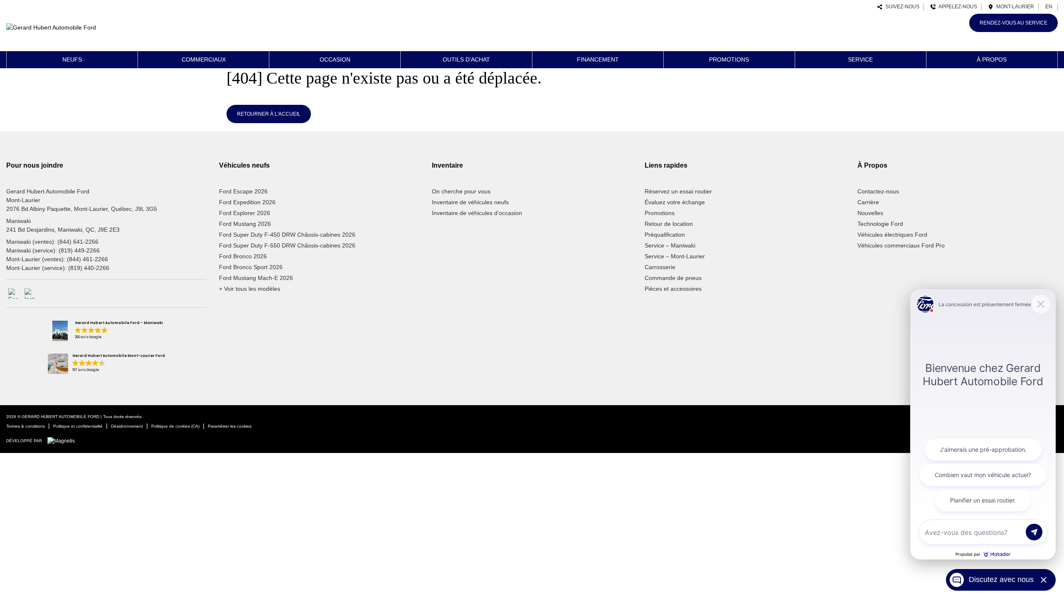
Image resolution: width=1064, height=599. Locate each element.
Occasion (335, 59)
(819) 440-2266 (88, 268)
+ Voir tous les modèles (249, 288)
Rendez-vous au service (1013, 23)
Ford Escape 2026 (243, 191)
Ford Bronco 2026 (243, 256)
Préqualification (665, 234)
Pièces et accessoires (673, 288)
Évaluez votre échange (675, 202)
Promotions (729, 59)
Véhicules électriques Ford (892, 234)
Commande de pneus (673, 278)
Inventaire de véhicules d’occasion (477, 213)
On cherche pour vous (461, 191)
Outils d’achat (466, 59)
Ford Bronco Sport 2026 (251, 267)
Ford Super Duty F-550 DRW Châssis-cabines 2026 (287, 245)
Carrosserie (660, 267)
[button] (106, 330)
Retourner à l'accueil (268, 114)
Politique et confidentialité (78, 426)
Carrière (868, 202)
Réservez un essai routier (678, 191)
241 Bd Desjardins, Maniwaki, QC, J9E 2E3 (63, 229)
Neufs (72, 59)
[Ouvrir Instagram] (30, 293)
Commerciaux (204, 59)
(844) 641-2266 (78, 241)
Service (860, 59)
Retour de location (669, 223)
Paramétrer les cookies (229, 426)
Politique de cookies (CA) (175, 426)
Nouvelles (870, 213)
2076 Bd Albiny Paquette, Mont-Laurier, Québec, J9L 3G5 (81, 208)
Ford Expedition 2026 (247, 202)
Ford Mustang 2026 (245, 223)
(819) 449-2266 (79, 250)
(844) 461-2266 (87, 259)
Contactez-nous (878, 191)
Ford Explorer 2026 (244, 213)
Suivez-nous (901, 7)
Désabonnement (127, 426)
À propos (992, 59)
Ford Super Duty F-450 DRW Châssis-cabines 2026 (287, 234)
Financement (598, 59)
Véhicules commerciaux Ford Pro (901, 245)
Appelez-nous (956, 7)
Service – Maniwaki (670, 245)
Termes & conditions (25, 426)
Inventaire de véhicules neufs (470, 202)
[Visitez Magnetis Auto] (63, 440)
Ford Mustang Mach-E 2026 (256, 278)
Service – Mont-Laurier (675, 256)
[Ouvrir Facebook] (13, 293)
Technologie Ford (880, 223)
